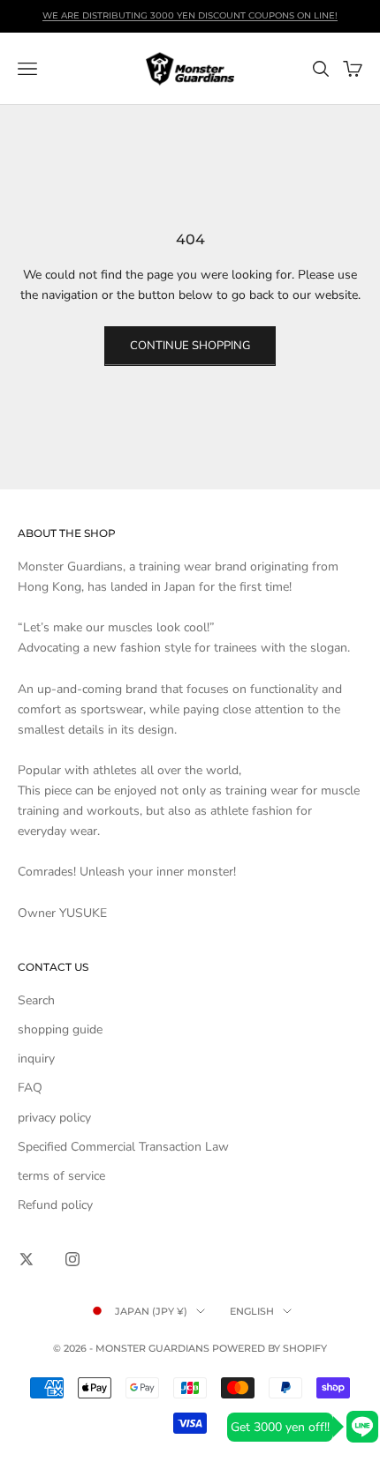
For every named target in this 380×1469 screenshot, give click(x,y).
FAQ (30, 1087)
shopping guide (60, 1029)
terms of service (61, 1175)
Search (36, 1000)
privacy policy (54, 1117)
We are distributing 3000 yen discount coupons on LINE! (190, 15)
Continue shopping (190, 346)
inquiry (36, 1058)
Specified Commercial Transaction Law (123, 1146)
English (252, 1311)
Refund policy (55, 1205)
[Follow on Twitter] (26, 1259)
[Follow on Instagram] (72, 1259)
